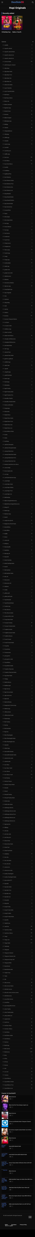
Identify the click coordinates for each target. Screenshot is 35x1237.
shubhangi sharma (8, 807)
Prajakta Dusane (8, 629)
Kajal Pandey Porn (8, 395)
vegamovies (7, 1019)
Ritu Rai (6, 725)
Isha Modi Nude (8, 345)
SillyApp (6, 827)
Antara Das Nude (8, 84)
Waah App (6, 1045)
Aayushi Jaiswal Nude (9, 51)
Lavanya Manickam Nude (10, 454)
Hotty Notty (7, 302)
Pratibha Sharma (8, 636)
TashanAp (6, 946)
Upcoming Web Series (9, 1005)
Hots (5, 296)
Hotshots (6, 299)
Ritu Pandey (7, 721)
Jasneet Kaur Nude (9, 355)
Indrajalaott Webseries (9, 342)
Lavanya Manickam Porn (10, 457)
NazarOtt (6, 556)
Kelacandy (6, 411)
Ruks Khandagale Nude (9, 738)
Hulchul (6, 309)
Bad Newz (6, 94)
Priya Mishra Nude (8, 665)
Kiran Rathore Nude (9, 431)
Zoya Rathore (7, 1078)
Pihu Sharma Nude (8, 613)
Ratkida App (7, 708)
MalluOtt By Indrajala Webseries (12, 504)
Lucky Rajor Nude (8, 484)
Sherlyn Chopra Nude (9, 784)
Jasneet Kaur (7, 352)
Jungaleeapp (7, 372)
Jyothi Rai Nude (8, 375)
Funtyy (5, 256)
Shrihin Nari (7, 801)
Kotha (5, 438)
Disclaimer (14, 1224)
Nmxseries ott (7, 583)
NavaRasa (6, 550)
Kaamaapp (6, 381)
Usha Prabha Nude (8, 1012)
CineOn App (7, 144)
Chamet (6, 127)
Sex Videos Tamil (8, 774)
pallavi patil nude (8, 596)
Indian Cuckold (8, 332)
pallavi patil (7, 593)
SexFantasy (7, 778)
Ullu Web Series (8, 989)
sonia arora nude (8, 870)
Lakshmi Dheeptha (8, 444)
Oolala (5, 589)
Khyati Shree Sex (8, 424)
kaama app (7, 378)
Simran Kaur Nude (8, 844)
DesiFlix (6, 167)
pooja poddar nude (9, 616)
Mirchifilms (7, 530)
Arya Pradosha (7, 88)
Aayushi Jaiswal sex (9, 55)
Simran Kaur (7, 840)
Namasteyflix (7, 546)
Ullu (5, 979)
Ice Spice (6, 322)
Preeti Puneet (7, 639)
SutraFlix (6, 920)
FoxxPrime (7, 239)
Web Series (7, 1048)
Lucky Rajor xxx (8, 494)
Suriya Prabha (7, 913)
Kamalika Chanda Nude (9, 401)
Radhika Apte (7, 685)
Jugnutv (6, 368)
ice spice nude (8, 325)
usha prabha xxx (8, 1015)
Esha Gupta (7, 216)
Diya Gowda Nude (8, 203)
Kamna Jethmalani (8, 405)
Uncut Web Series (8, 999)
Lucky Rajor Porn (8, 490)
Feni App (6, 230)
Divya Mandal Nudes (9, 200)
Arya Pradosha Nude (9, 91)
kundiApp (6, 441)
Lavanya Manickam (8, 451)
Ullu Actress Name (8, 986)
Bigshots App (7, 107)
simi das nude (7, 834)
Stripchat (6, 903)
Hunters (6, 312)
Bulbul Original (7, 117)
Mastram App (7, 513)
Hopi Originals (7, 292)
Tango (5, 936)
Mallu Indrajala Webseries (10, 500)
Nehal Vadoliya (7, 560)
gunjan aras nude (8, 272)
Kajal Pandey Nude (8, 391)
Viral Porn (6, 1022)
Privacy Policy (23, 1224)
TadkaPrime (7, 923)
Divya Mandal (7, 193)
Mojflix (5, 533)
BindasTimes (7, 111)
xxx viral (6, 1071)
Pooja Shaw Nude (8, 619)
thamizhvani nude (8, 969)
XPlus (5, 1058)
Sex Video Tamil (8, 768)
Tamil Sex (6, 926)
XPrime (6, 1061)
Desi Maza (6, 160)
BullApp (6, 124)
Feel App (6, 223)
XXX (5, 1068)
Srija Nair (6, 883)
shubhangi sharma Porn (10, 814)
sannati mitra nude (8, 758)
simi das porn (7, 837)
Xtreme (6, 1065)
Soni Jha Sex (7, 863)
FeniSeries (7, 236)
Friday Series (7, 243)
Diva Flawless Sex (8, 187)
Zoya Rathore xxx (8, 1088)
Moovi (5, 537)
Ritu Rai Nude (7, 728)
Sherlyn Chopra (8, 781)
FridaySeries (7, 246)
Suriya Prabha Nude (9, 916)
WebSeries (7, 1052)
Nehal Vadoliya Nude (9, 563)
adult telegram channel (9, 65)
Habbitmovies (7, 276)
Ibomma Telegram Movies (10, 319)
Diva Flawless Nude (9, 180)
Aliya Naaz (6, 68)
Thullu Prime (7, 972)
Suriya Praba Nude (8, 910)
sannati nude (7, 761)
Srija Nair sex (7, 893)
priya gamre (7, 655)
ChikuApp (6, 134)
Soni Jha (6, 857)
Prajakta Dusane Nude (9, 632)
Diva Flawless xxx (8, 190)
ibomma (6, 315)
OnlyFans (6, 586)
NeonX (6, 566)
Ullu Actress (7, 982)
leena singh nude (8, 471)
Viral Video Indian (8, 1035)
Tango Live (7, 939)
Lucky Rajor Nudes (8, 487)
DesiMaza (6, 170)
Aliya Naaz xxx (7, 81)
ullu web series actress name (11, 992)
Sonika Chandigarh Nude (10, 877)
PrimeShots (7, 649)
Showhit (6, 787)
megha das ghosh (8, 520)
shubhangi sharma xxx (9, 820)
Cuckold (6, 147)
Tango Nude (7, 943)
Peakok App (7, 606)
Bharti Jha (6, 101)
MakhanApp (7, 497)
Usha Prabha (7, 1009)
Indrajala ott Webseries (10, 339)
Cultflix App (7, 154)
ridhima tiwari (7, 712)
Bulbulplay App (7, 121)
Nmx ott (6, 576)
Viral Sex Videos (8, 1028)
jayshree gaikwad (8, 358)
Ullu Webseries (8, 995)
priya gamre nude (8, 659)
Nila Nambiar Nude (8, 573)
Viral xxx (6, 1042)
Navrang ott (7, 553)
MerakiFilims (7, 527)
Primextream (7, 652)
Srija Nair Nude (7, 886)
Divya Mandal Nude (8, 197)
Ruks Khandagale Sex (9, 741)
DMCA (6, 1224)
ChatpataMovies (8, 131)
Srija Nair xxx (7, 896)
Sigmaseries (7, 824)
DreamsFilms (7, 210)
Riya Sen (6, 731)
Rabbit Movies (7, 682)
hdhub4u (6, 279)
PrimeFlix (6, 646)
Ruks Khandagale (8, 735)
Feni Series (7, 233)
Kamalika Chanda (8, 398)
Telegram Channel (8, 953)
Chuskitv (6, 140)
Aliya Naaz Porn (8, 74)
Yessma (6, 1075)
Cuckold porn (7, 150)
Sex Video (6, 764)
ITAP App (6, 348)
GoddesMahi (7, 263)
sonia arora (7, 867)
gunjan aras (7, 269)
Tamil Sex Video (8, 929)
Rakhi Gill (6, 698)
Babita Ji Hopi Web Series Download (22, 32)
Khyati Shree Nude (8, 418)
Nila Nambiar (7, 570)
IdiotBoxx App (7, 329)
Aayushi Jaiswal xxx (9, 58)
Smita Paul (6, 847)
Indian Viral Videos (8, 335)
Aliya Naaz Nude (8, 71)
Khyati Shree (7, 414)
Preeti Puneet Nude (9, 642)
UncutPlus (6, 1002)
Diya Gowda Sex (8, 206)
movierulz (6, 540)
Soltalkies (6, 853)
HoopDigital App (8, 289)
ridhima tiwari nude (8, 715)
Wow (5, 1055)
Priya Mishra (7, 662)
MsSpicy (6, 543)
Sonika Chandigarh (8, 873)
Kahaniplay (6, 385)
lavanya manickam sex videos (11, 464)
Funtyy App (7, 259)
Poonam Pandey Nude (9, 626)
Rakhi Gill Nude (7, 702)
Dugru (5, 213)
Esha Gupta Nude (8, 220)
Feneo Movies (7, 226)
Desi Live (6, 157)
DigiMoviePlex (7, 173)
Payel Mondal (7, 599)
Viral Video (7, 1032)
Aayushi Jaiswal (8, 48)
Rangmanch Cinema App (10, 705)
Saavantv (6, 745)
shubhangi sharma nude (10, 811)
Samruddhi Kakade (8, 751)
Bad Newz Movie (8, 98)
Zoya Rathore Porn (8, 1085)
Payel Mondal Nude (9, 603)
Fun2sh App (7, 253)
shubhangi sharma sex (9, 817)
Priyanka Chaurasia (9, 669)
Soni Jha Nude (7, 860)
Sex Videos (7, 771)
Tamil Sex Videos (8, 933)
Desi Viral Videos (8, 164)
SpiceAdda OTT (8, 880)
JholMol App (7, 362)
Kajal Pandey (7, 388)
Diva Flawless (7, 177)
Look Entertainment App (10, 477)
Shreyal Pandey (8, 794)
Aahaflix (6, 45)
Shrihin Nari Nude (8, 804)
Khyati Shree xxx (8, 428)
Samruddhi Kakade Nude (10, 754)
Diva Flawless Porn (8, 183)
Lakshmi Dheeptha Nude (10, 447)
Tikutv (5, 976)
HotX (5, 306)
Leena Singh (7, 467)
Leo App (6, 474)
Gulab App (6, 266)
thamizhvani (7, 966)
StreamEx (6, 900)
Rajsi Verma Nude (8, 692)
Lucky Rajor (7, 480)
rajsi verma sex (8, 695)
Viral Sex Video (8, 1025)
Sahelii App (7, 748)
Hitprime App (7, 286)
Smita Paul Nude (8, 850)
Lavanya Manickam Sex (9, 461)
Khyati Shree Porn (8, 421)
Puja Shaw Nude (8, 675)
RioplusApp (7, 718)
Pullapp (6, 679)
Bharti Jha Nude (8, 104)
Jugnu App (7, 365)
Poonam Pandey (8, 622)
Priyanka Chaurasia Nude (10, 672)
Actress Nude (7, 61)
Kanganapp (7, 408)
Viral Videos (7, 1038)
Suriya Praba (7, 906)
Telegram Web (7, 962)
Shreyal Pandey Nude (9, 797)
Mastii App (6, 510)
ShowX (6, 791)
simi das (6, 830)
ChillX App (6, 137)
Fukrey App (7, 249)
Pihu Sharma (7, 609)
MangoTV (6, 507)
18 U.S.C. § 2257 (9, 1225)
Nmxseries (7, 579)
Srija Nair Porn (7, 890)
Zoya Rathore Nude (9, 1081)
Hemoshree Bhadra (9, 282)
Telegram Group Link (9, 959)
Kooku (5, 434)
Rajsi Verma (7, 688)
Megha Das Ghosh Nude (10, 523)
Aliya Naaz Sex (7, 78)
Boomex (6, 114)
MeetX (5, 517)
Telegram (6, 949)
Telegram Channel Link (9, 956)
